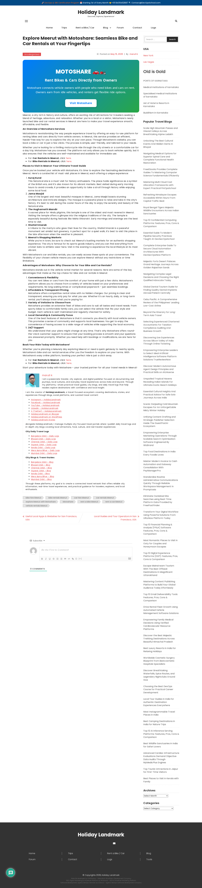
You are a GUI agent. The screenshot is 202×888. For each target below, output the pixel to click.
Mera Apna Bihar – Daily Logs (45, 450)
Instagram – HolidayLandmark (46, 399)
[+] (80, 559)
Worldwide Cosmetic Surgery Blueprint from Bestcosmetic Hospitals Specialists (159, 661)
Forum (120, 27)
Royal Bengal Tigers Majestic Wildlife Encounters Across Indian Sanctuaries (161, 210)
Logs (153, 27)
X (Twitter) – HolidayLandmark (46, 411)
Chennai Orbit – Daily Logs (44, 441)
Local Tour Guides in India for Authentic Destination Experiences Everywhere (158, 702)
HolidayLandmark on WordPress (46, 417)
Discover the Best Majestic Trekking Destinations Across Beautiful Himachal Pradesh (159, 638)
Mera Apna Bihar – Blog (42, 476)
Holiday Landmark (101, 12)
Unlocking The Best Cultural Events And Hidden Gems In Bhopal (158, 144)
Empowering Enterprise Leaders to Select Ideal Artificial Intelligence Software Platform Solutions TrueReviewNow (160, 355)
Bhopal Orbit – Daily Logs (43, 438)
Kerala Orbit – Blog (40, 473)
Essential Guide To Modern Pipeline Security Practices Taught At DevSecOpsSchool (159, 236)
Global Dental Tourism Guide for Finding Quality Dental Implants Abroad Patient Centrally (160, 290)
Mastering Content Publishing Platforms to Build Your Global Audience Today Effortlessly (159, 584)
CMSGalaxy (92, 878)
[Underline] (50, 558)
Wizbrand (104, 880)
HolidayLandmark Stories (43, 419)
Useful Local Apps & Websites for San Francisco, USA (51, 518)
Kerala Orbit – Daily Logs (43, 447)
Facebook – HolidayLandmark (45, 402)
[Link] (73, 558)
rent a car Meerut (113, 501)
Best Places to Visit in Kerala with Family (161, 780)
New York (148, 55)
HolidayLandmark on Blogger (45, 414)
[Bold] (42, 558)
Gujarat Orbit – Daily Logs (43, 444)
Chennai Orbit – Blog (41, 467)
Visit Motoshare (81, 103)
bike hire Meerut (33, 497)
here (68, 158)
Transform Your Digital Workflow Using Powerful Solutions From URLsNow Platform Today (160, 515)
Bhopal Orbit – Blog (40, 465)
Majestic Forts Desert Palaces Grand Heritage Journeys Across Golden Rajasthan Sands (161, 264)
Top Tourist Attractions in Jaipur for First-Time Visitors (160, 770)
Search (172, 39)
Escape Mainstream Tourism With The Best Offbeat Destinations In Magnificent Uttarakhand (158, 570)
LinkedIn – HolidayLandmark (44, 408)
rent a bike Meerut (89, 501)
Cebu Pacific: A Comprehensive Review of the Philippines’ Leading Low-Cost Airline (161, 302)
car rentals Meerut (105, 497)
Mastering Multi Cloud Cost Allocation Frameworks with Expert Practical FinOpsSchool (159, 185)
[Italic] (46, 558)
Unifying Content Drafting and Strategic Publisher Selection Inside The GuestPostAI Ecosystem (159, 421)
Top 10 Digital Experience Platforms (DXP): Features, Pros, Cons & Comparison (160, 556)
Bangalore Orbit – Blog (42, 462)
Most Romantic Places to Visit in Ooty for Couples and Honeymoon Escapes (160, 543)
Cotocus (101, 883)
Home (49, 27)
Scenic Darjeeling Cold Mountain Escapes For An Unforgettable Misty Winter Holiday (160, 407)
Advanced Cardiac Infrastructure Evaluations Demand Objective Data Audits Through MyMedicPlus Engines (161, 757)
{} (76, 559)
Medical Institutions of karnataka (161, 87)
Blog (105, 27)
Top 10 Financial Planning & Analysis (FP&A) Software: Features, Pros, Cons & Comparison (157, 529)
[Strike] (54, 558)
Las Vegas (148, 62)
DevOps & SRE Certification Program (62, 2)
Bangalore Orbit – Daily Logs (45, 436)
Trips (64, 27)
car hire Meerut (81, 497)
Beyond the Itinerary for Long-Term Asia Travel (159, 314)
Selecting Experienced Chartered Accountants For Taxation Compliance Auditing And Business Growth (161, 326)
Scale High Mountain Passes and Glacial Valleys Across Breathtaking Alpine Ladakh (160, 131)
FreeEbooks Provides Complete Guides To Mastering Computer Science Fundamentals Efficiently (161, 172)
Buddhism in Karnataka (155, 112)
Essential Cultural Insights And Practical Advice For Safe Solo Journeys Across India (159, 394)
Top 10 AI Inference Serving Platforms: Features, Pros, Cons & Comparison (161, 734)
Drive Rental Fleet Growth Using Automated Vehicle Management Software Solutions (161, 610)
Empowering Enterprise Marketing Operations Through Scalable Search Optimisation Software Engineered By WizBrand (160, 439)
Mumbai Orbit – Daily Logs (44, 453)
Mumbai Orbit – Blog (41, 479)
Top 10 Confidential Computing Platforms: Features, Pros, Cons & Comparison (161, 223)
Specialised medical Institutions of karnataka (160, 95)
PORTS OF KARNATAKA (155, 80)
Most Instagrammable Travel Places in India (159, 713)
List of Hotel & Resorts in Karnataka (156, 105)
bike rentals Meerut (58, 497)
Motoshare (68, 501)
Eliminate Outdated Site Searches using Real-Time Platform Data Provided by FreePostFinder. (157, 500)
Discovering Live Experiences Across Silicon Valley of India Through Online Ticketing (158, 340)
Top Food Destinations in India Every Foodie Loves (159, 453)
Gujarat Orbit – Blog (41, 470)
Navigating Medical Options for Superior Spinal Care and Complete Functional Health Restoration (159, 158)
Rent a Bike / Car (85, 27)
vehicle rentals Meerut (36, 505)
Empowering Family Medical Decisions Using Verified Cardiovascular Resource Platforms (158, 624)
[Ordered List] (57, 558)
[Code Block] (69, 558)
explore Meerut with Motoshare (41, 501)
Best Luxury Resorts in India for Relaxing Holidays (159, 650)
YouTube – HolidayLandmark (45, 405)
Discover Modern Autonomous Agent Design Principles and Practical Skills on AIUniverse (159, 369)
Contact (137, 27)
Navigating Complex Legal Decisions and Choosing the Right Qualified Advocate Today (161, 277)
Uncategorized (31, 54)
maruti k (134, 54)
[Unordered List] (61, 558)
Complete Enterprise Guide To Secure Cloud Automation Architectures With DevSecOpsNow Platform (159, 250)
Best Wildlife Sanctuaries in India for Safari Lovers (160, 745)
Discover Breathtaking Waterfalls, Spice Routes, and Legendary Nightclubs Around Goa (159, 675)
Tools (149, 859)
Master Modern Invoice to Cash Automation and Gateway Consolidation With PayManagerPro (160, 466)
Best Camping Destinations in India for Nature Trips (159, 723)
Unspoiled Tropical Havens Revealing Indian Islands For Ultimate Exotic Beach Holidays (160, 382)
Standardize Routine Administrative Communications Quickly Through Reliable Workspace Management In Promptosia (160, 483)
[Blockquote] (65, 558)
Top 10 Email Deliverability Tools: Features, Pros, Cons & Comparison (160, 597)
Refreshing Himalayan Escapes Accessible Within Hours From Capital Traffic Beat (159, 198)
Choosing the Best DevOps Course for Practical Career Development (158, 689)
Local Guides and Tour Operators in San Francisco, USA (115, 518)
